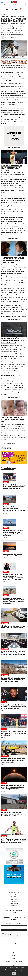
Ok (14, 973)
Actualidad (5, 623)
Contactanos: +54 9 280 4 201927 (14, 918)
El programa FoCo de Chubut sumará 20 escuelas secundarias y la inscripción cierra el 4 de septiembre (13, 577)
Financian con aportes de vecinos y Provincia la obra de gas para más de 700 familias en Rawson (13, 600)
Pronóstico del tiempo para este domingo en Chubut (12, 555)
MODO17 (9, 443)
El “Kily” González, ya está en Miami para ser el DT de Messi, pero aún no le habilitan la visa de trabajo (14, 840)
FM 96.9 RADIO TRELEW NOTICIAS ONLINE (14, 910)
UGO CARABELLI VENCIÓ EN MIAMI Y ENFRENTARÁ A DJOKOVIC (11, 168)
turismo (13, 443)
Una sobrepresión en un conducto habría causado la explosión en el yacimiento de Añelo (13, 760)
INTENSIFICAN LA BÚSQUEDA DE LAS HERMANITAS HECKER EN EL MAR (13, 419)
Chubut (3, 14)
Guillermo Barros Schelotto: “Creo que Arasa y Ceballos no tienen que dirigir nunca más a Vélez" (13, 706)
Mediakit (14, 901)
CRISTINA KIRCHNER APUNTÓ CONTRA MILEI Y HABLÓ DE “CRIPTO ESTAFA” (12, 260)
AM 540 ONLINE (14, 905)
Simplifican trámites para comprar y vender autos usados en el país (14, 627)
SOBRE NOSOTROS (14, 899)
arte (2, 443)
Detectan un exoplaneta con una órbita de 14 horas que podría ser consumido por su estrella (12, 787)
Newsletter (14, 897)
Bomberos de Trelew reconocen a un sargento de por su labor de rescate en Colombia (14, 486)
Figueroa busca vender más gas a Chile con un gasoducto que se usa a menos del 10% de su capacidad (13, 653)
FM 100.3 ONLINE (14, 903)
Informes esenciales (14, 892)
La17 (5, 443)
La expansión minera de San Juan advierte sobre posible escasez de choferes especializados (13, 679)
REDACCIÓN (7, 37)
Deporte (4, 702)
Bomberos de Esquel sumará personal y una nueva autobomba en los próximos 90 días (14, 509)
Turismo (4, 782)
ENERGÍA (14, 912)
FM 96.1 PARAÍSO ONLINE (14, 908)
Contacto (14, 894)
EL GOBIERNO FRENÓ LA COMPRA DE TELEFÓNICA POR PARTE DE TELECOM (12, 340)
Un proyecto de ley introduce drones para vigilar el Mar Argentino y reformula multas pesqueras (13, 533)
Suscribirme (14, 930)
